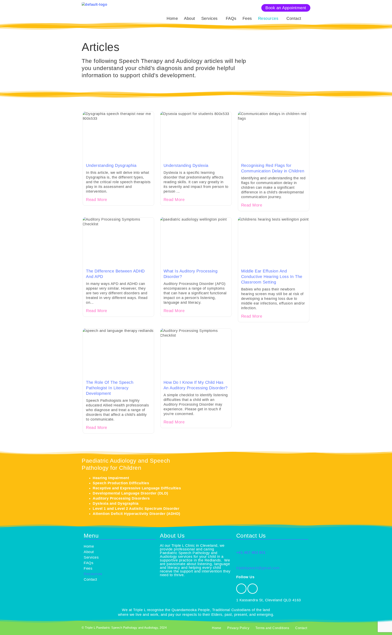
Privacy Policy (238, 628)
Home (172, 18)
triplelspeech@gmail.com (258, 568)
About (189, 18)
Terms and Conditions (272, 628)
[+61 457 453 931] (238, 546)
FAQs (231, 18)
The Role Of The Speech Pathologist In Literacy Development (109, 388)
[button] (210, 18)
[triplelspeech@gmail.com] (238, 561)
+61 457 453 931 (251, 552)
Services (209, 18)
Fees (247, 18)
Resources (268, 18)
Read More (96, 199)
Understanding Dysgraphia (111, 165)
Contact (293, 18)
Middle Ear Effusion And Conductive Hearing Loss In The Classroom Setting (271, 276)
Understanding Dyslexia (186, 165)
